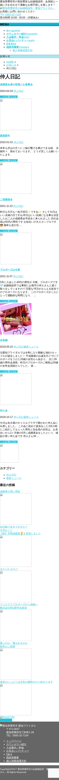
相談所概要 (12, 757)
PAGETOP (6, 720)
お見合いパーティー (17, 751)
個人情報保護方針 (23, 50)
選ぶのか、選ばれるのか (14, 643)
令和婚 (4, 340)
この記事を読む (9, 96)
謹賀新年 (5, 135)
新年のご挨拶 (7, 646)
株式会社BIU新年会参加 (13, 607)
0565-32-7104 (13, 14)
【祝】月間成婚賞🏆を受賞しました (20, 533)
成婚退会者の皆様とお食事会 (16, 84)
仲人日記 (19, 91)
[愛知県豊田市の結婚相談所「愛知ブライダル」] (27, 8)
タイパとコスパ (9, 569)
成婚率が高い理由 (10, 491)
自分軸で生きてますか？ (14, 527)
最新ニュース (31, 346)
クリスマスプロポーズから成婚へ (19, 604)
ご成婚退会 (6, 199)
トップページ (13, 741)
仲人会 (4, 410)
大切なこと (6, 530)
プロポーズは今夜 (10, 269)
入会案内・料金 (15, 747)
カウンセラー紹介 (16, 744)
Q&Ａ (9, 754)
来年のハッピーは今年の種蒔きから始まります (26, 682)
